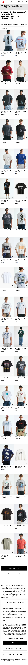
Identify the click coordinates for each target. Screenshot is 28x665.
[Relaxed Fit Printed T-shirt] (7, 40)
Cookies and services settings (15, 648)
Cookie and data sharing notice (15, 638)
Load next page (14, 568)
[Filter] (26, 28)
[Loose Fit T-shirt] (7, 395)
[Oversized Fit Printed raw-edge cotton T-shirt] (7, 307)
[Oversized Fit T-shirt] (7, 188)
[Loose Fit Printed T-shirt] (7, 277)
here (5, 7)
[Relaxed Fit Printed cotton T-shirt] (7, 514)
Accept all (15, 642)
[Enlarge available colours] (16, 55)
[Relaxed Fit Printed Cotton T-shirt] (7, 99)
